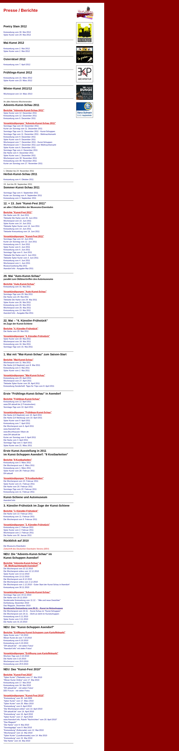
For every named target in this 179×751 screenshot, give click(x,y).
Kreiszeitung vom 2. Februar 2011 (18, 527)
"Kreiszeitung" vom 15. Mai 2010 (17, 738)
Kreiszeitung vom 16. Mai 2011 (17, 344)
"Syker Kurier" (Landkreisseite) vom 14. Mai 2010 (25, 735)
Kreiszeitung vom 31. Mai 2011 (17, 287)
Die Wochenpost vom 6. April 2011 (18, 426)
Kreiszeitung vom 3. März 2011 (17, 462)
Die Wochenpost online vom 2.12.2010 (20, 582)
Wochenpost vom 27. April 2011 (17, 381)
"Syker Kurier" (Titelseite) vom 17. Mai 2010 (22, 677)
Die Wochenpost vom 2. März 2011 (19, 465)
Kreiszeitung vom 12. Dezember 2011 (20, 116)
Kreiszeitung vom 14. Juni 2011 (17, 229)
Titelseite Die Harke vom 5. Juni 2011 (19, 255)
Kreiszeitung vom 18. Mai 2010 (17, 685)
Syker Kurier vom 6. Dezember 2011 (19, 147)
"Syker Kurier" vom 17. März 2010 (18, 701)
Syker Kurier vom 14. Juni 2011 (17, 223)
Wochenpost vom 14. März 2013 (17, 94)
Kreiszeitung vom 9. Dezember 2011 (19, 137)
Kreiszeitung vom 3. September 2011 (19, 198)
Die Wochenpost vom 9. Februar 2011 (20, 519)
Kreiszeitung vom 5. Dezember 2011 (19, 118)
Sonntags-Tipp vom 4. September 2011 (20, 193)
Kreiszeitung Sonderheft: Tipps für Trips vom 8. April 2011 (28, 386)
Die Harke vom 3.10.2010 (14, 659)
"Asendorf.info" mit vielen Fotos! (17, 648)
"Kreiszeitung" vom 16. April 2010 (18, 714)
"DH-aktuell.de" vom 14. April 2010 (18, 711)
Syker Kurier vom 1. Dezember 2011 (19, 155)
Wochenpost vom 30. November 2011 (20, 158)
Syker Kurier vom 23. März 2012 (17, 80)
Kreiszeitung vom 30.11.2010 (16, 587)
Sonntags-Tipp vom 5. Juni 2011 (17, 252)
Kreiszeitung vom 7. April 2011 (16, 423)
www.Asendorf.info (11, 429)
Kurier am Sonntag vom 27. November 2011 (23, 163)
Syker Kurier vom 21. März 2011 (17, 445)
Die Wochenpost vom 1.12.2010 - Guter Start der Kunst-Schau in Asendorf (36, 584)
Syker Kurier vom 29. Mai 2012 (17, 35)
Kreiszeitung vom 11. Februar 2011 (19, 492)
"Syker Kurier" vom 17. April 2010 (18, 717)
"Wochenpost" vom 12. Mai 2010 (17, 733)
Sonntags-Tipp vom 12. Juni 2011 (18, 239)
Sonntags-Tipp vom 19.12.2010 (17, 595)
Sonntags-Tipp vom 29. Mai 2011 (18, 294)
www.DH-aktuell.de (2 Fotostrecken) (19, 404)
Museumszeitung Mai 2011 (15, 266)
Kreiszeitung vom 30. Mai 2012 (17, 32)
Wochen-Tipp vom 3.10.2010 (16, 656)
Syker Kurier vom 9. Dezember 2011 (19, 139)
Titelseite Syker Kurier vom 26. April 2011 (21, 383)
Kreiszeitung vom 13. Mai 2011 (17, 310)
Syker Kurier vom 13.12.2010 (16, 574)
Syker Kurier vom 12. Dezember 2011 (20, 113)
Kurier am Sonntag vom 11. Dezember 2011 (22, 128)
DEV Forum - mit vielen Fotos (16, 690)
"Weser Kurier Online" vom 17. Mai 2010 (21, 680)
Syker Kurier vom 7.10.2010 (15, 635)
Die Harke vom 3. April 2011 (15, 440)
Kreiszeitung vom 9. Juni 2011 (16, 244)
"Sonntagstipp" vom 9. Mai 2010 (17, 727)
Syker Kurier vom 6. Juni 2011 (16, 247)
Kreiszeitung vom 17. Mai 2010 (17, 682)
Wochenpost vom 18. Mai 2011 (17, 341)
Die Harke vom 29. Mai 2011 (16, 297)
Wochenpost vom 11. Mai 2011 (17, 362)
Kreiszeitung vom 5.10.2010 (15, 643)
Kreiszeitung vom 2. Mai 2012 (16, 48)
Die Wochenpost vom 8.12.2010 (17, 579)
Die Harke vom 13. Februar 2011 (18, 514)
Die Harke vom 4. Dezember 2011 (18, 153)
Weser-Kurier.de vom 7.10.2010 (17, 638)
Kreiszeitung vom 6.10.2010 (15, 640)
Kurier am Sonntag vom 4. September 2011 (22, 195)
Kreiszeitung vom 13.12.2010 (16, 576)
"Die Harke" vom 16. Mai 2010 (16, 741)
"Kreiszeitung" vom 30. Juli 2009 (17, 698)
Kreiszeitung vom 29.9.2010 (15, 664)
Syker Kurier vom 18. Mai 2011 (17, 339)
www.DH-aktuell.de (11, 434)
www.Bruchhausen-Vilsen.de (16, 432)
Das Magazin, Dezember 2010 (16, 605)
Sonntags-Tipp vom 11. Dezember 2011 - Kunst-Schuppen (29, 131)
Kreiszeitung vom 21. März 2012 (17, 78)
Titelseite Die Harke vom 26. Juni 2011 (20, 218)
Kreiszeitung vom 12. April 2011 (17, 401)
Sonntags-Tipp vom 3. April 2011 (17, 443)
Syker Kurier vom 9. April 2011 (16, 420)
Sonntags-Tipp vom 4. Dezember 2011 (20, 150)
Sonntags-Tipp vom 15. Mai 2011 (18, 347)
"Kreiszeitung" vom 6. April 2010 (17, 706)
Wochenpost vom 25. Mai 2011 (17, 308)
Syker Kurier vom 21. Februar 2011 (19, 484)
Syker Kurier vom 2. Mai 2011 (16, 370)
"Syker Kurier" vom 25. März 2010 (18, 703)
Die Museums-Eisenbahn (14, 546)
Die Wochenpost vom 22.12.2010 (18, 568)
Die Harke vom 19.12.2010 (15, 597)
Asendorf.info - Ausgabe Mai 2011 (18, 268)
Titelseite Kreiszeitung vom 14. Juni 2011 (21, 231)
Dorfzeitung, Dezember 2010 (16, 603)
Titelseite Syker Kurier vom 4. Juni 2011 (20, 258)
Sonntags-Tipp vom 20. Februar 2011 (20, 489)
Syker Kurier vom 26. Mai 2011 (17, 302)
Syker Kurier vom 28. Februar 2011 (19, 471)
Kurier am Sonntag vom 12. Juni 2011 (20, 242)
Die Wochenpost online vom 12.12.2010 (21, 571)
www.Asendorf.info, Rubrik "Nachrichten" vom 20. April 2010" (30, 719)
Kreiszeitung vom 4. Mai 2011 (16, 368)
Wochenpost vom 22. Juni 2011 (17, 221)
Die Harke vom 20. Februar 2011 (18, 486)
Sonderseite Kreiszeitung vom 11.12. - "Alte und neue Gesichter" (32, 600)
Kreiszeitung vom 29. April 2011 (17, 378)
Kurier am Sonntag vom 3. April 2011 (19, 437)
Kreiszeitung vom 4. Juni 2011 (16, 260)
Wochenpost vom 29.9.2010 (15, 661)
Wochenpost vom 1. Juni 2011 (16, 263)
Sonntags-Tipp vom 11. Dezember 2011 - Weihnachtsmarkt (29, 134)
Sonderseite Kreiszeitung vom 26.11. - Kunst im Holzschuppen (33, 608)
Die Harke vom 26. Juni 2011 (16, 215)
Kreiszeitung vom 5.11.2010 (15, 616)
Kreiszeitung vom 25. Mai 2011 (17, 305)
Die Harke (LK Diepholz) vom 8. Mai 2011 (21, 365)
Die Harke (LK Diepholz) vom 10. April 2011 (22, 415)
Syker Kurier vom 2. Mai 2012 (16, 51)
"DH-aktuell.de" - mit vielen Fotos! (18, 646)
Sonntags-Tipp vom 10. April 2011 (18, 407)
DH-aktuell (8, 473)
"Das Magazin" (10, 722)
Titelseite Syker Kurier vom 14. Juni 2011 (21, 226)
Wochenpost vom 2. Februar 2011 (18, 533)
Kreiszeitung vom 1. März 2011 (17, 468)
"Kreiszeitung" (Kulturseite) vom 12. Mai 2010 (23, 730)
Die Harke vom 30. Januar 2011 (17, 535)
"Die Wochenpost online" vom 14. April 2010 (22, 709)
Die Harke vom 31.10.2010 (15, 622)
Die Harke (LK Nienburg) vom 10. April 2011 (22, 418)
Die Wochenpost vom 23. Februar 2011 (20, 481)
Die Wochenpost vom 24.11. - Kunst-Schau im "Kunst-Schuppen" (32, 611)
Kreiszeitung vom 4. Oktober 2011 (18, 179)
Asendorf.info (9, 500)
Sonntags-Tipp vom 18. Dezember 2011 (21, 126)
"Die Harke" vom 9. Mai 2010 (16, 725)
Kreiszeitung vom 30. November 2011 (20, 161)
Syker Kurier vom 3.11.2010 (15, 619)
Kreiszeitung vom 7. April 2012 (16, 64)
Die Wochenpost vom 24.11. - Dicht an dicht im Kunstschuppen (31, 614)
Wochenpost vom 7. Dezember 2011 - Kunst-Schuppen (27, 142)
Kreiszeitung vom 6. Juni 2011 (16, 250)
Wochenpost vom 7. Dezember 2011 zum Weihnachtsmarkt (29, 145)
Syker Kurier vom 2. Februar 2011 (18, 530)
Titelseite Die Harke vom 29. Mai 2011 (20, 300)
